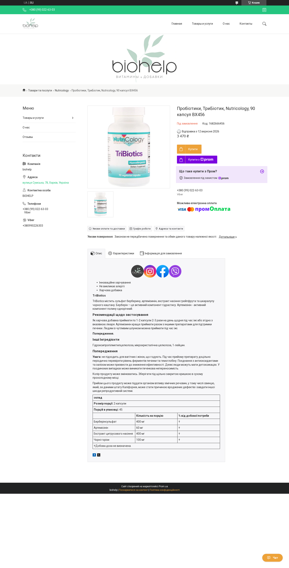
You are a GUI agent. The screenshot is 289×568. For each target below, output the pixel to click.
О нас (226, 23)
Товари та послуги (40, 90)
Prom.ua (163, 486)
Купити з (194, 159)
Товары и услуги (202, 23)
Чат (275, 557)
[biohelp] (30, 24)
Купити (193, 149)
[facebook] (94, 455)
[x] (98, 455)
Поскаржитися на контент (133, 490)
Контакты (246, 23)
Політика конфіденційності (165, 490)
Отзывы (28, 137)
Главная (177, 23)
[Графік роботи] (264, 10)
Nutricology (62, 90)
